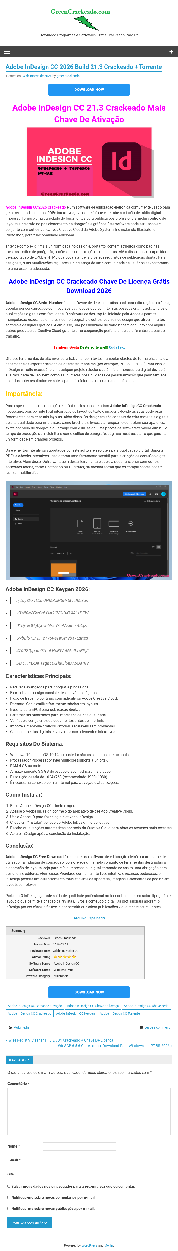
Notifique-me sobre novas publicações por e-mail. (53, 1208)
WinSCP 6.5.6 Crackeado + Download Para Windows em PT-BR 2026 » (115, 1046)
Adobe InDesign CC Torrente (120, 1013)
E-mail (14, 1160)
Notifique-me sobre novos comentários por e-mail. (53, 1197)
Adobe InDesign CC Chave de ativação (35, 1006)
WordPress (89, 1245)
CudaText (117, 347)
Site (10, 1174)
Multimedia (21, 1027)
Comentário (18, 1083)
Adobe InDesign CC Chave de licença (93, 1006)
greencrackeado (68, 76)
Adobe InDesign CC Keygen (75, 1013)
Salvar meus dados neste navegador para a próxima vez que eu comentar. (73, 1186)
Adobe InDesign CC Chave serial (146, 1006)
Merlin (108, 1245)
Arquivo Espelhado (89, 918)
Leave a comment (157, 1027)
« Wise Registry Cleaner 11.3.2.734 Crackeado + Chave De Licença (59, 1040)
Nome (13, 1146)
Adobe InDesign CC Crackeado (29, 1013)
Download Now (89, 89)
